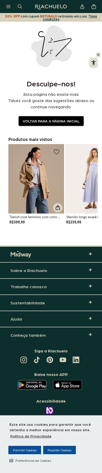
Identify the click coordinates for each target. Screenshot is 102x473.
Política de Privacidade (31, 436)
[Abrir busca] (20, 6)
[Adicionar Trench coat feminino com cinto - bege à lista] (56, 152)
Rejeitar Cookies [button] (59, 450)
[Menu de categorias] (8, 6)
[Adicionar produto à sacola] (57, 208)
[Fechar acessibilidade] (98, 54)
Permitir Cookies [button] (25, 450)
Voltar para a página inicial (51, 121)
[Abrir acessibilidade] (93, 62)
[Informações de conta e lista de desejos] (82, 6)
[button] (30, 460)
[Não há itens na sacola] (93, 6)
